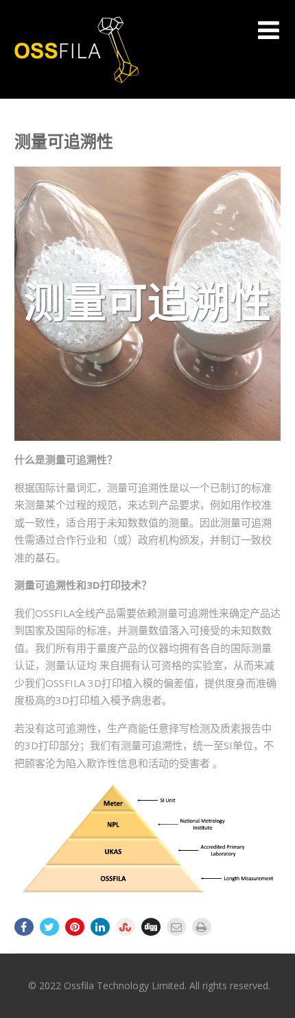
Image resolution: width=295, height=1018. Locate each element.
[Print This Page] (201, 927)
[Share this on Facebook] (24, 927)
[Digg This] (151, 927)
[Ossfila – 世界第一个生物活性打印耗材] (76, 92)
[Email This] (176, 927)
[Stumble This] (125, 927)
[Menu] (268, 30)
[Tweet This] (49, 927)
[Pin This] (74, 927)
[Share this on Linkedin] (100, 927)
